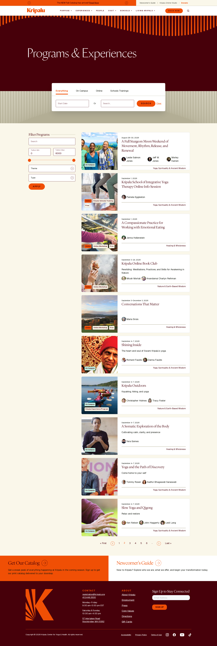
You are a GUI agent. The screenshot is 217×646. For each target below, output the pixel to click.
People (100, 11)
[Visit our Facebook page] (174, 634)
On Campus (82, 90)
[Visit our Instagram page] (167, 634)
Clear (158, 103)
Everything (62, 90)
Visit (111, 11)
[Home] (36, 9)
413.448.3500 (89, 597)
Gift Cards (127, 621)
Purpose (65, 11)
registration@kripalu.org (93, 594)
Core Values (128, 610)
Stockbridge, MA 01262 (93, 621)
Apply (37, 186)
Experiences (83, 11)
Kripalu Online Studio (168, 3)
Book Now (174, 11)
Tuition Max (60, 150)
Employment (128, 600)
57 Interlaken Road (91, 618)
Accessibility (126, 635)
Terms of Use (156, 635)
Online (99, 90)
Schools (125, 11)
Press (124, 605)
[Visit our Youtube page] (182, 634)
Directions (127, 616)
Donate (184, 3)
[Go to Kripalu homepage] (40, 604)
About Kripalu (128, 594)
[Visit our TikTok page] (189, 634)
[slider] (29, 160)
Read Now (94, 3)
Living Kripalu (144, 11)
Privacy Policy (141, 635)
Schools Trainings (119, 90)
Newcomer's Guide (147, 3)
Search (187, 11)
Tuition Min (35, 150)
